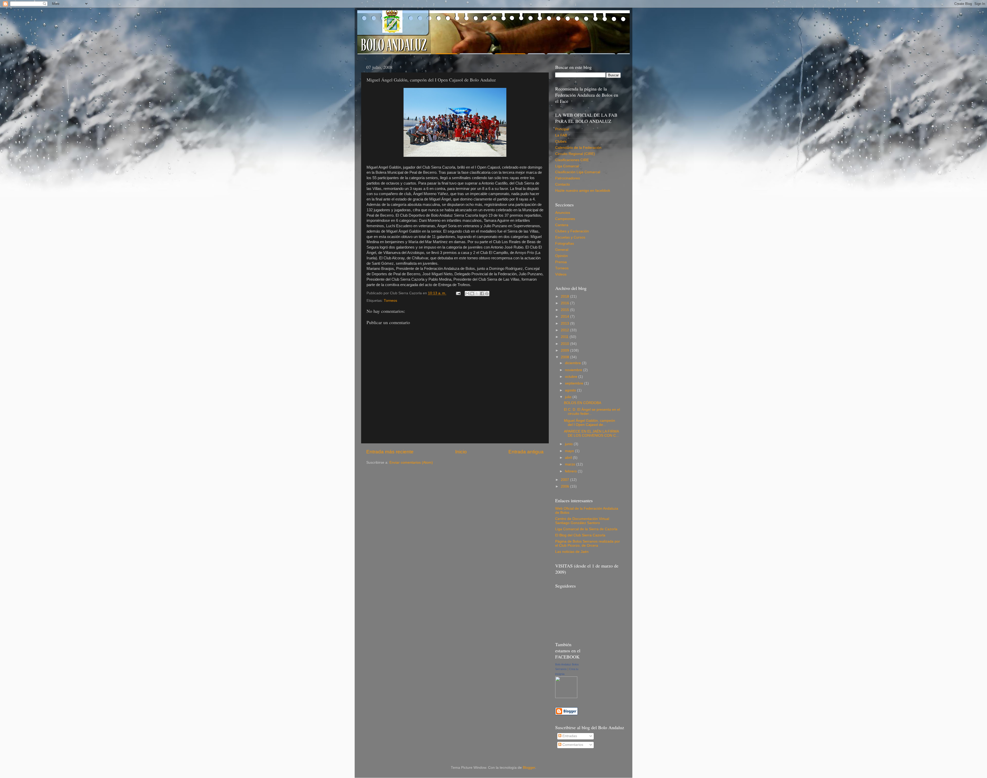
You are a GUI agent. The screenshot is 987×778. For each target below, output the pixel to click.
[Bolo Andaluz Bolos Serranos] (566, 697)
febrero (571, 471)
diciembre (573, 363)
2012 (565, 330)
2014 (565, 316)
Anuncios (562, 213)
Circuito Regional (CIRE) (575, 154)
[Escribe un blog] (472, 293)
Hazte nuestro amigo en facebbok (582, 191)
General (561, 250)
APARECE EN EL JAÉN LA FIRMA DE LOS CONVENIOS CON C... (591, 433)
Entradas (569, 736)
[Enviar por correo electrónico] (467, 293)
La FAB (561, 135)
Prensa (561, 262)
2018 (565, 296)
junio (569, 444)
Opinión (561, 256)
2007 (565, 480)
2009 (565, 350)
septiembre (574, 383)
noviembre (574, 370)
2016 (565, 303)
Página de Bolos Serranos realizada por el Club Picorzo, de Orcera (587, 543)
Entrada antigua (526, 451)
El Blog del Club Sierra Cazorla (580, 535)
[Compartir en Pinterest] (486, 293)
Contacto (562, 184)
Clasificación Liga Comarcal (577, 172)
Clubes (560, 141)
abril (569, 458)
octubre (571, 377)
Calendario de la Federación (578, 148)
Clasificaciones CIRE (572, 160)
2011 (565, 337)
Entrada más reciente (390, 451)
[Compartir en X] (477, 293)
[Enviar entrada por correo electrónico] (458, 293)
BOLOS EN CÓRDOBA (582, 403)
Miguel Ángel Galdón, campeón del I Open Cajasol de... (589, 423)
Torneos (390, 301)
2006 (565, 486)
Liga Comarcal (567, 166)
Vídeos (560, 274)
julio (568, 397)
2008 (565, 357)
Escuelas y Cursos (570, 237)
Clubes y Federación (572, 231)
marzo (570, 464)
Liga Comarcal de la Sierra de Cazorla (586, 529)
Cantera (561, 225)
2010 (565, 344)
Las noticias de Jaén (572, 552)
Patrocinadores (567, 178)
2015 (565, 310)
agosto (571, 390)
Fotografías (564, 243)
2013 (565, 323)
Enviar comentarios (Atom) (411, 462)
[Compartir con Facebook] (482, 293)
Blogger (529, 768)
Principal (562, 129)
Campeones (565, 219)
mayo (570, 451)
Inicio (461, 451)
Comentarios (572, 745)
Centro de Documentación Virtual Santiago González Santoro (582, 521)
